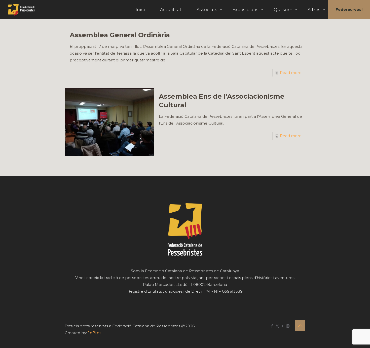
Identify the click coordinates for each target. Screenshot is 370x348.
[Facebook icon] (272, 326)
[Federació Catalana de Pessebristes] (21, 9)
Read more (291, 72)
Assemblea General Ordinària (120, 35)
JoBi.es (94, 332)
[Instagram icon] (288, 326)
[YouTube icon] (282, 326)
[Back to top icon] (300, 325)
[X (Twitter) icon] (277, 326)
